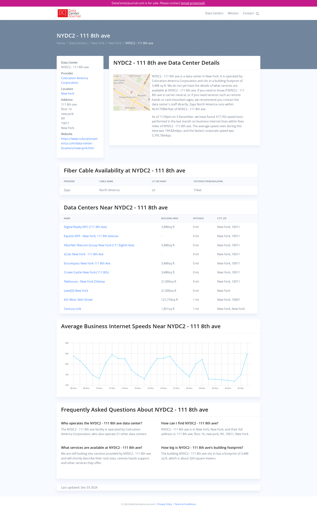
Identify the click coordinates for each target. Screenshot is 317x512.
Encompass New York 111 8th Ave (87, 263)
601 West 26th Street (78, 300)
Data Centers (214, 13)
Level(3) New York (76, 291)
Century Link (72, 309)
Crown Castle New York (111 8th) (86, 272)
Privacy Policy (164, 504)
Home (61, 43)
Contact (248, 13)
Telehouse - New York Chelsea (84, 281)
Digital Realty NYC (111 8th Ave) (85, 227)
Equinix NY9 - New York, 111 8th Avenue (91, 236)
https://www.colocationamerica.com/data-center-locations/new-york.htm (79, 143)
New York (97, 43)
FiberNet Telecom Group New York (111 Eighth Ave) (99, 245)
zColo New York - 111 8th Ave (83, 254)
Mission (233, 13)
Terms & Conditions (185, 504)
